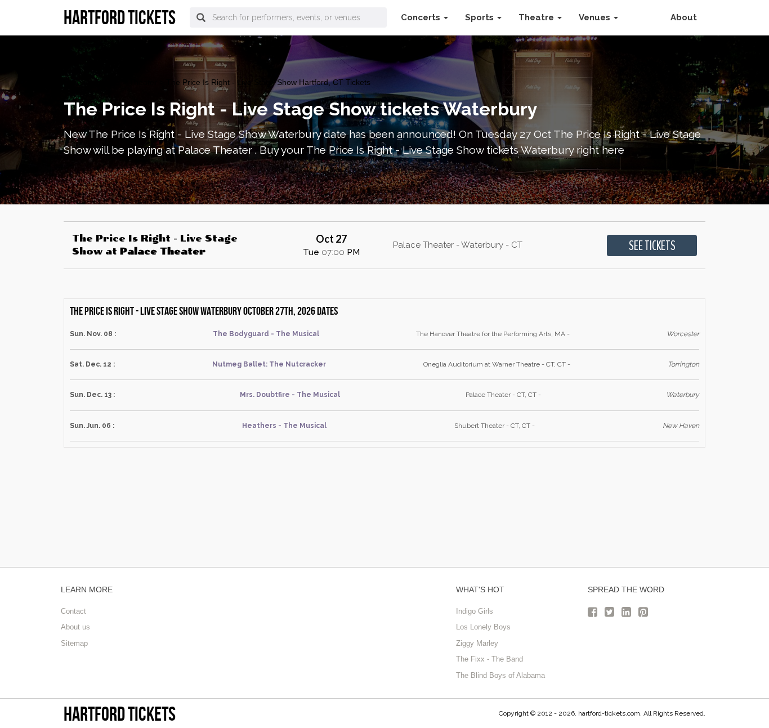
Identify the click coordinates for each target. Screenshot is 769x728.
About (683, 17)
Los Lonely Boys (483, 627)
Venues (595, 17)
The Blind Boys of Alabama (500, 675)
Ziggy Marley (477, 643)
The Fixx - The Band (489, 659)
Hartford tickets (120, 713)
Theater (143, 82)
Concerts (421, 17)
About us (75, 627)
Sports (480, 17)
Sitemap (74, 643)
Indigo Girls (474, 611)
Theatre (537, 17)
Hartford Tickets (92, 82)
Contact (73, 611)
